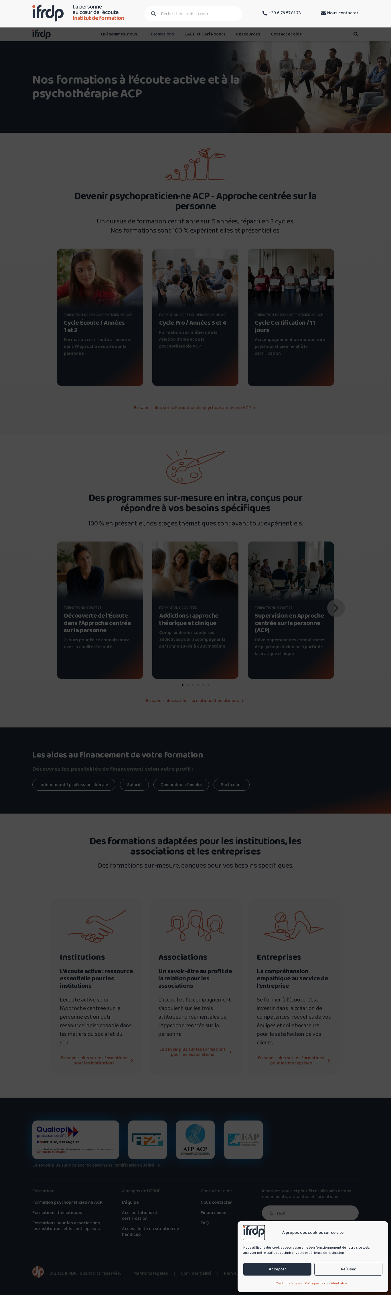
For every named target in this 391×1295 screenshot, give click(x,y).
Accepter (277, 1269)
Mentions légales (289, 1283)
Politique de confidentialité (326, 1283)
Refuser (348, 1269)
